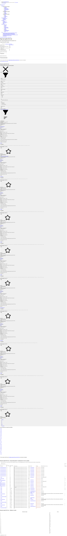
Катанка (5, 25)
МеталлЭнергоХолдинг (3, 467)
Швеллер (5, 13)
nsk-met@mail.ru (32, 467)
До (1, 82)
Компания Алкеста (2, 499)
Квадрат (5, 26)
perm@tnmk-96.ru (32, 488)
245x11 (1, 435)
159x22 (1, 431)
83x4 (0, 440)
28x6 (0, 439)
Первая (2, 419)
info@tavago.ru (32, 481)
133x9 (1, 452)
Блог (3, 23)
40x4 (0, 443)
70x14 (1, 436)
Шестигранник (6, 8)
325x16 (1, 447)
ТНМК (1, 209)
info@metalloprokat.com (6, 1)
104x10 (1, 432)
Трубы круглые (6, 9)
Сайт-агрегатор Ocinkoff (3, 496)
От (1, 81)
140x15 (1, 444)
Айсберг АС (1, 176)
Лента (5, 15)
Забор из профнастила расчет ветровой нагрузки (9, 33)
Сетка (5, 17)
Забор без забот (2, 478)
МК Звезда (1, 340)
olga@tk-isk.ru (32, 482)
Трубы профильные (6, 30)
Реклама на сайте (5, 18)
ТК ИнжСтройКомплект (2, 480)
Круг (5, 10)
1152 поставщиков (16, 2)
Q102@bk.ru (31, 499)
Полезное (3, 20)
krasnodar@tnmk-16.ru (33, 500)
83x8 (0, 451)
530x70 (1, 428)
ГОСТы (4, 21)
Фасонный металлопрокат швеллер (7, 35)
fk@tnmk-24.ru (32, 495)
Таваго (1, 481)
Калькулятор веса (5, 22)
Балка (5, 12)
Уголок (5, 28)
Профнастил (5, 16)
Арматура (5, 7)
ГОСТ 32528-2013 (11, 44)
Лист (5, 14)
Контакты (4, 19)
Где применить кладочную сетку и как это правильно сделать (10, 34)
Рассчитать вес (2, 53)
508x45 (1, 448)
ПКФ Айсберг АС (2, 307)
